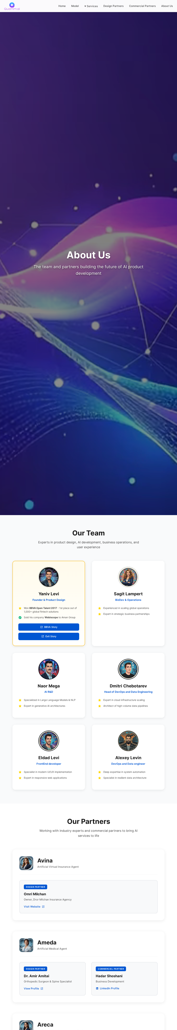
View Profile (31, 988)
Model (75, 6)
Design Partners (113, 6)
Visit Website (32, 906)
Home (62, 6)
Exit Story (50, 636)
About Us (167, 6)
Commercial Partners (142, 6)
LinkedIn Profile (109, 988)
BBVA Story (50, 626)
